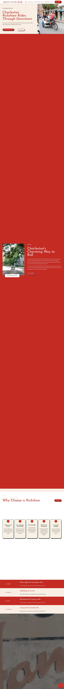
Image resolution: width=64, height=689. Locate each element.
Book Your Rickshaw (8, 29)
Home (26, 1)
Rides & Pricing (37, 1)
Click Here (56, 536)
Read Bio (8, 536)
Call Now (21, 29)
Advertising (47, 1)
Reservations (30, 1)
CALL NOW (58, 1)
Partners (52, 1)
